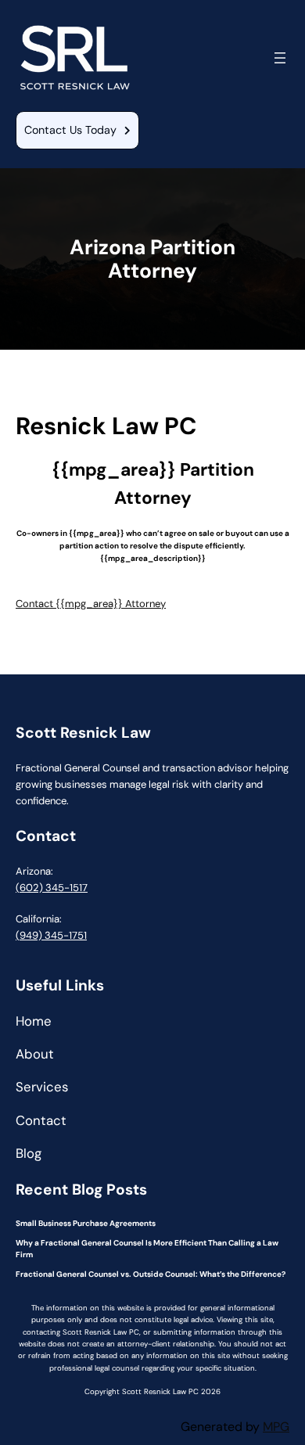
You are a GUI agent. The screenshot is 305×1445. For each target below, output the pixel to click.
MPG (276, 1426)
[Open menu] (280, 58)
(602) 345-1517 (52, 887)
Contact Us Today (70, 130)
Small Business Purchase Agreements (86, 1223)
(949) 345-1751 (51, 935)
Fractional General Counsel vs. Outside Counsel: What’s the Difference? (150, 1274)
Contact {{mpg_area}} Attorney (91, 603)
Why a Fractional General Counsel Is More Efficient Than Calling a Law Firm (147, 1249)
